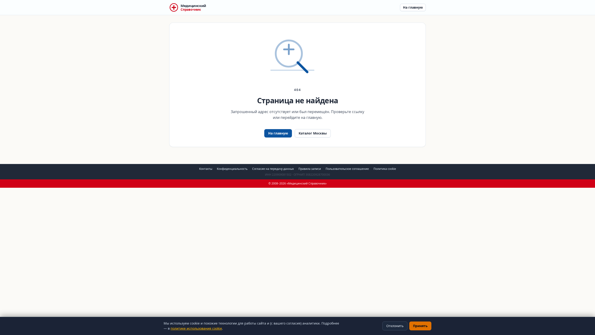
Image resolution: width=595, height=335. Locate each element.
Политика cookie (385, 169)
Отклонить (394, 326)
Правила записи (309, 169)
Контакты (205, 169)
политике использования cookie (196, 328)
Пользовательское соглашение (347, 169)
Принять (420, 326)
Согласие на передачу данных (273, 169)
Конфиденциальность (232, 169)
